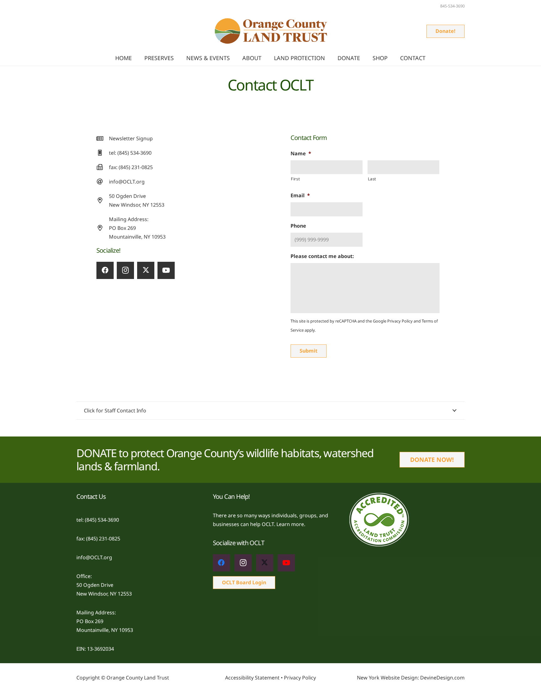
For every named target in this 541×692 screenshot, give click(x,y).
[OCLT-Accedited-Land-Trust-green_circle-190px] (407, 519)
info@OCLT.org (127, 181)
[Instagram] (125, 270)
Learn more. (290, 524)
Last (372, 179)
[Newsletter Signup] (102, 138)
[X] (145, 270)
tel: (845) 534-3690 (130, 152)
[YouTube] (166, 270)
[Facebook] (105, 270)
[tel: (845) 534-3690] (102, 153)
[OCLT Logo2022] (270, 31)
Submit (308, 350)
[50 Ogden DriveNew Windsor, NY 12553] (102, 200)
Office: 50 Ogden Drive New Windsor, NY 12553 (104, 585)
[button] (233, 58)
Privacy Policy (400, 321)
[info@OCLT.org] (102, 181)
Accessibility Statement (252, 677)
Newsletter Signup (131, 138)
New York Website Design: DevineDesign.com (411, 677)
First (295, 179)
